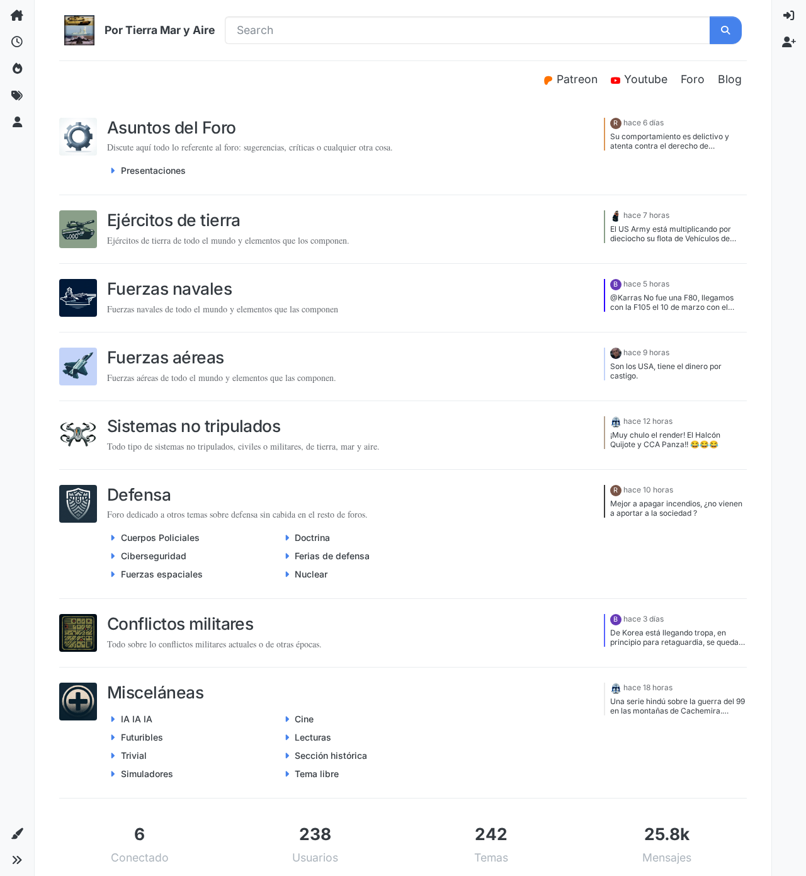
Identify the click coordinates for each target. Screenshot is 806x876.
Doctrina (312, 537)
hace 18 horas (648, 687)
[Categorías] (17, 15)
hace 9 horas (646, 352)
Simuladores (147, 773)
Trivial (134, 755)
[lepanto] (616, 215)
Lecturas (313, 737)
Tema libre (317, 773)
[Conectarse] (789, 15)
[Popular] (17, 69)
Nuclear (311, 574)
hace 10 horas (648, 489)
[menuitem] (789, 15)
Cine (304, 719)
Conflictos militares (180, 623)
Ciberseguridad (153, 555)
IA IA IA (136, 719)
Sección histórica (331, 755)
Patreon (579, 79)
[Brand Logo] (79, 30)
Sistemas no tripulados (193, 426)
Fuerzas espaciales (162, 574)
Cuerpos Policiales (160, 537)
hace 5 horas (646, 283)
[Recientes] (17, 42)
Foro (693, 79)
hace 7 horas (646, 215)
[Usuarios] (17, 123)
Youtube (647, 79)
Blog (730, 79)
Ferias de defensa (332, 555)
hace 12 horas (648, 421)
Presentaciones (153, 170)
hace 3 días (643, 618)
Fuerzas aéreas (165, 357)
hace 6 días (643, 122)
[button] (17, 834)
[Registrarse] (789, 42)
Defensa (139, 494)
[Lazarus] (616, 352)
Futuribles (142, 737)
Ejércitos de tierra (174, 220)
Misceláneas (155, 692)
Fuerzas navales (169, 288)
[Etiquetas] (17, 95)
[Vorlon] (616, 421)
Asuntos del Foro (171, 127)
